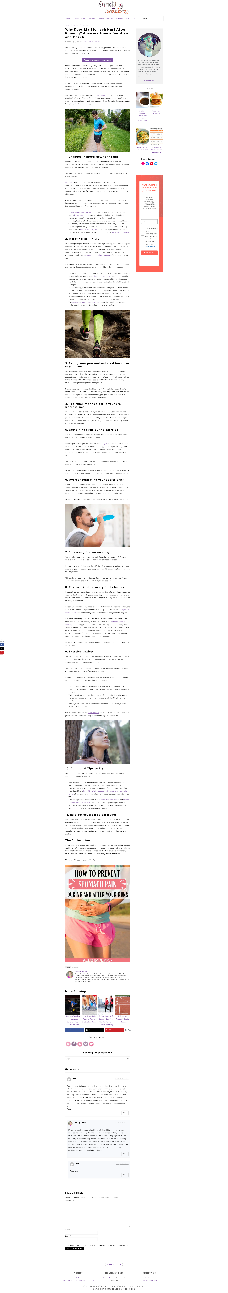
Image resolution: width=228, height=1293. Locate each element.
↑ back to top (114, 1264)
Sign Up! (106, 1278)
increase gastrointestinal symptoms (97, 255)
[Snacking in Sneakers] (114, 14)
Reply (125, 1113)
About (78, 1278)
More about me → (149, 80)
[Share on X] (2, 648)
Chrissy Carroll (99, 95)
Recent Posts (76, 967)
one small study (94, 302)
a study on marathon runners (108, 800)
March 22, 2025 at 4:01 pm (122, 1079)
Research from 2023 (102, 276)
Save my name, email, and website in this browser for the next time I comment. (98, 1246)
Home (67, 25)
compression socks (78, 302)
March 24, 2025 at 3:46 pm (122, 1123)
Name (68, 1229)
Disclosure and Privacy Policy (78, 1280)
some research (93, 713)
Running (85, 25)
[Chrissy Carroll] (69, 978)
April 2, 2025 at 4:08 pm (122, 1164)
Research (68, 182)
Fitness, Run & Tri (76, 25)
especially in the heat (120, 232)
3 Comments (96, 41)
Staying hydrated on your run (79, 212)
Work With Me (150, 1280)
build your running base (89, 229)
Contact (149, 1278)
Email (68, 1236)
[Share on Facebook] (2, 644)
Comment (69, 1200)
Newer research (80, 215)
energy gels (102, 444)
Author (68, 967)
